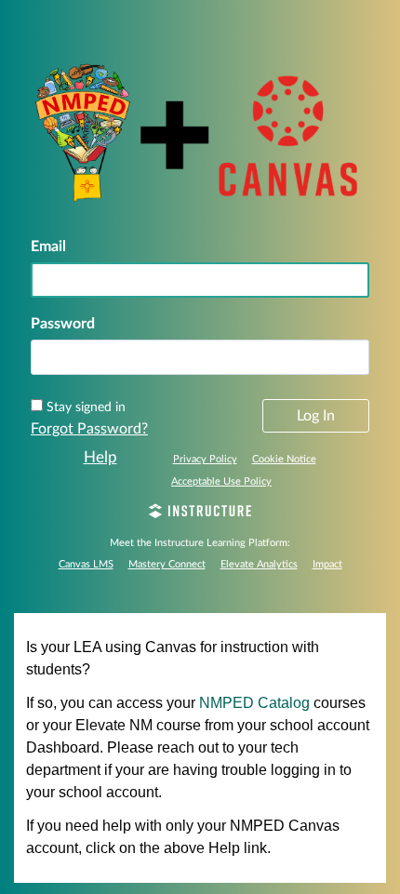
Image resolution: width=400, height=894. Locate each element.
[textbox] (200, 357)
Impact (327, 564)
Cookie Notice (284, 459)
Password (63, 323)
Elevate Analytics (259, 564)
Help (100, 457)
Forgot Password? (89, 428)
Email (48, 246)
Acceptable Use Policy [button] (221, 481)
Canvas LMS (86, 564)
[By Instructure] (200, 513)
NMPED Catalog (254, 703)
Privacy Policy (205, 459)
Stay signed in (86, 407)
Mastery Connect (167, 564)
